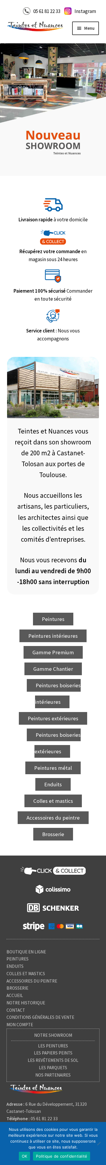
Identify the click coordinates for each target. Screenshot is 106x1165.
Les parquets (53, 1067)
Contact (15, 1010)
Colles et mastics (25, 973)
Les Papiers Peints (53, 1053)
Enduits (15, 966)
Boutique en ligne (26, 952)
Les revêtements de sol (53, 1060)
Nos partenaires (53, 1075)
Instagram (85, 11)
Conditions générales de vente (40, 1017)
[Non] (99, 1143)
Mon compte (19, 1024)
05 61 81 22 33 (46, 11)
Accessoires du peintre (31, 981)
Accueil (14, 995)
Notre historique (25, 1003)
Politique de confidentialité (61, 1156)
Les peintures (53, 1046)
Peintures (17, 959)
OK (24, 1156)
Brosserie (17, 988)
